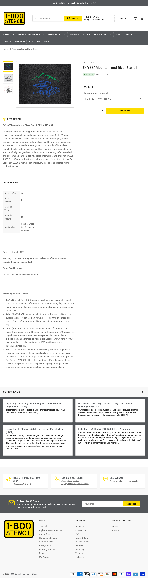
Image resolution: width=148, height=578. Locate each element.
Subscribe (131, 504)
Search (74, 18)
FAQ (77, 534)
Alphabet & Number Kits (29, 34)
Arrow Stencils (55, 34)
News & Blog (81, 538)
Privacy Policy (82, 541)
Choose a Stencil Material (95, 93)
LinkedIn (79, 557)
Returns (79, 545)
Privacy (115, 530)
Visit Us (79, 553)
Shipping (79, 549)
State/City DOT (122, 34)
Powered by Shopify (30, 574)
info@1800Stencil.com (95, 19)
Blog (31, 42)
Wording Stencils (13, 42)
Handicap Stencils (79, 34)
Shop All (7, 34)
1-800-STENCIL (91, 17)
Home (5, 49)
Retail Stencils (101, 34)
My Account (43, 42)
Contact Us (80, 530)
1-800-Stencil (88, 63)
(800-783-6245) (75, 483)
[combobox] (57, 18)
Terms (115, 526)
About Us (79, 526)
